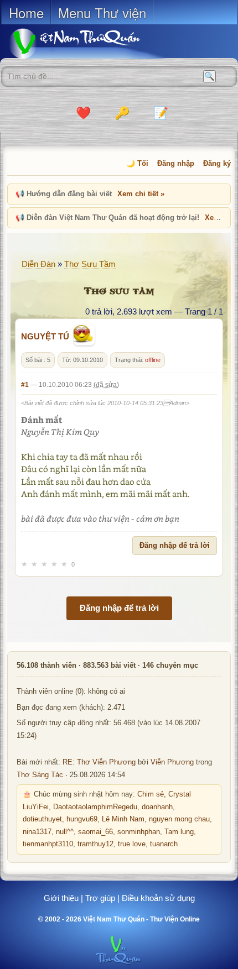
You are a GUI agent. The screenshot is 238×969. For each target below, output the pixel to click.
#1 (25, 385)
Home (26, 12)
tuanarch (164, 844)
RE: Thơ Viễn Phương (99, 762)
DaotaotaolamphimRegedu (95, 807)
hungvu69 (81, 819)
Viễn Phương (172, 762)
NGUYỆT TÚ (45, 336)
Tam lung (179, 832)
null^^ (65, 832)
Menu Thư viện (102, 12)
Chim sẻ (150, 794)
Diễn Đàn (38, 264)
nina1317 (37, 832)
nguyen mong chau (179, 819)
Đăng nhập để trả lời (174, 545)
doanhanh (157, 807)
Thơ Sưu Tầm (90, 264)
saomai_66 (95, 832)
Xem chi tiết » (140, 194)
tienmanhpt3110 (48, 844)
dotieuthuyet (42, 819)
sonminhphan (138, 832)
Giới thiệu (61, 898)
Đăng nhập (175, 163)
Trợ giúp (100, 898)
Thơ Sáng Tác (40, 775)
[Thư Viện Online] (88, 43)
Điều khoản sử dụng (158, 898)
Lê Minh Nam (123, 819)
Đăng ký (217, 163)
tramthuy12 (95, 844)
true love (132, 844)
